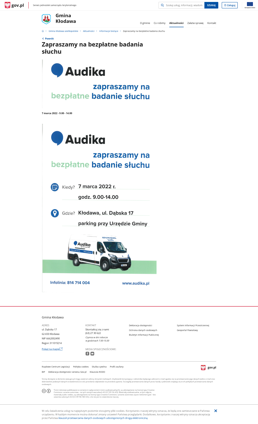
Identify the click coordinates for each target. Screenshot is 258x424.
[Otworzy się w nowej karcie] (87, 354)
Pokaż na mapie (52, 349)
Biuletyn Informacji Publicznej (144, 334)
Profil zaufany (116, 366)
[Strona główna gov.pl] (43, 31)
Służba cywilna (99, 366)
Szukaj (211, 5)
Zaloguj (232, 5)
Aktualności (89, 31)
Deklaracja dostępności (140, 325)
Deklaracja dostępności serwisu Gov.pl (67, 371)
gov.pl (212, 369)
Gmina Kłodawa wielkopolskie (63, 31)
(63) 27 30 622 (93, 333)
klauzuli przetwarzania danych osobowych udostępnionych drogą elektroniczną (103, 418)
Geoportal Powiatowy (187, 330)
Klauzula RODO (97, 371)
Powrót (49, 38)
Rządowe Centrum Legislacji (56, 366)
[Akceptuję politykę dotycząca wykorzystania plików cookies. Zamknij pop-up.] (216, 410)
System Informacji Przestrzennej (193, 325)
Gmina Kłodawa (66, 18)
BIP (43, 371)
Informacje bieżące (108, 31)
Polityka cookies (81, 366)
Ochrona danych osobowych (143, 330)
